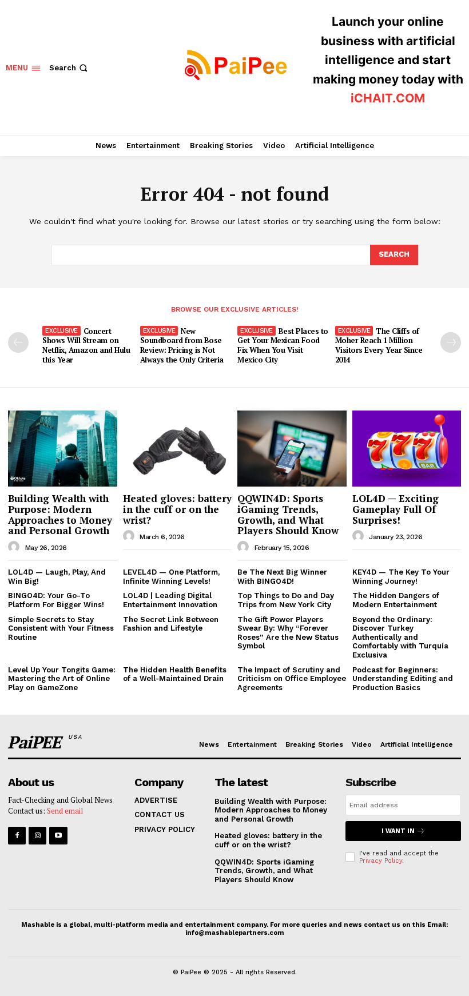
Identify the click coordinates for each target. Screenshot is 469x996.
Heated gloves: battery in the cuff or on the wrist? (177, 509)
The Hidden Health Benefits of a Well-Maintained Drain (174, 674)
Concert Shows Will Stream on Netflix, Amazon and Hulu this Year (86, 345)
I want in (398, 831)
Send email (65, 811)
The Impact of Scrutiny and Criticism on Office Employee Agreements (291, 679)
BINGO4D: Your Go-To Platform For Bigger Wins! (56, 600)
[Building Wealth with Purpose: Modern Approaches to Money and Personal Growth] (62, 449)
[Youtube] (58, 835)
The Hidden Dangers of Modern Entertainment (395, 600)
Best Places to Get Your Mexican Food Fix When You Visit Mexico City (282, 345)
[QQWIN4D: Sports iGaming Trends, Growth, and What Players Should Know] (292, 449)
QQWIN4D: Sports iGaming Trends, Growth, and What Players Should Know (288, 514)
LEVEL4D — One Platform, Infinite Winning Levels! (171, 576)
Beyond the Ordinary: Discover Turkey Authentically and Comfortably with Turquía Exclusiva (400, 637)
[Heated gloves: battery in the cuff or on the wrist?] (177, 449)
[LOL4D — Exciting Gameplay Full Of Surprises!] (407, 449)
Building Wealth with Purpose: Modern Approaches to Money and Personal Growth (60, 514)
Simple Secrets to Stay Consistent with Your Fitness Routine (61, 628)
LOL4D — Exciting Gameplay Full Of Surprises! (395, 509)
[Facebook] (17, 835)
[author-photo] (15, 547)
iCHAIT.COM (388, 98)
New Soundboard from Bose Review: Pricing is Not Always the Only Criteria (182, 345)
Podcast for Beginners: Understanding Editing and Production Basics (402, 679)
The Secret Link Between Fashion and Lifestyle (170, 624)
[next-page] (450, 342)
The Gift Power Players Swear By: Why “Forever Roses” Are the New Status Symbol (288, 633)
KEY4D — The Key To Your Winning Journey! (401, 576)
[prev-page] (18, 342)
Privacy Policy (380, 860)
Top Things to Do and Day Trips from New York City (285, 600)
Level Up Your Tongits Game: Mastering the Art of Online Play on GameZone (62, 679)
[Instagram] (37, 835)
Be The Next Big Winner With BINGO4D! (282, 576)
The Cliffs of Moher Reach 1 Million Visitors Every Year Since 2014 (379, 345)
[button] (69, 68)
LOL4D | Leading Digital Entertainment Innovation (170, 600)
